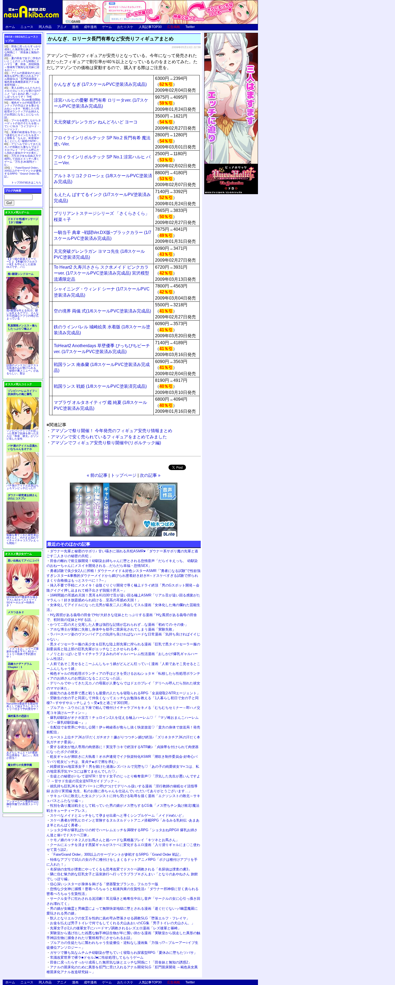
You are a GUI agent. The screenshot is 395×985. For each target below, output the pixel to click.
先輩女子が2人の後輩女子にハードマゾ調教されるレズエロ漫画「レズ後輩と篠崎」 (115, 928)
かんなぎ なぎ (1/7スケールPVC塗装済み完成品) (100, 84)
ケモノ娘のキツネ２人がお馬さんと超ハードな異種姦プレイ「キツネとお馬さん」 (114, 840)
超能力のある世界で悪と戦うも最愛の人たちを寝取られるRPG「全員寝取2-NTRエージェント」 (125, 693)
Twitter (190, 27)
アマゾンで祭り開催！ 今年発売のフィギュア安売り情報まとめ (111, 430)
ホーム (10, 27)
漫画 (75, 27)
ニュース (26, 27)
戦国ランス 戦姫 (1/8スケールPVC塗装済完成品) (100, 386)
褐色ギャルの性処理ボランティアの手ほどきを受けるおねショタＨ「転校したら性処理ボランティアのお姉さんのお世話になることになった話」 (22, 110)
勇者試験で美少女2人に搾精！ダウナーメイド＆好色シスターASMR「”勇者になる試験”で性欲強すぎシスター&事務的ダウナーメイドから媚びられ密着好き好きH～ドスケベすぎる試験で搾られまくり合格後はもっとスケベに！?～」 (123, 575)
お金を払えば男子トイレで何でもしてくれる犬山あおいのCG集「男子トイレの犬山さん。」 (122, 923)
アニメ (62, 27)
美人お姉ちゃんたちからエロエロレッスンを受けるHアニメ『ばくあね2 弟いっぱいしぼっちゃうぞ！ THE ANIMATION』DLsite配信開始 (22, 93)
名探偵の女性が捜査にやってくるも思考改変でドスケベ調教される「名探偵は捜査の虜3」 (121, 869)
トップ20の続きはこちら (26, 182)
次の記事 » (150, 475)
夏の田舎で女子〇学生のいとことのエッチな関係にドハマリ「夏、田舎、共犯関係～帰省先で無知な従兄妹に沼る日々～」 (22, 64)
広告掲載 (173, 27)
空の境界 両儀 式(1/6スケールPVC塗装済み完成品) (102, 311)
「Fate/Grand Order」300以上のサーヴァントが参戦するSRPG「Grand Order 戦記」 (116, 854)
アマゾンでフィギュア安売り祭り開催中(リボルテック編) (106, 442)
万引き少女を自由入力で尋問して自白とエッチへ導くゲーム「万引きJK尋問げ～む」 (22, 160)
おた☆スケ (125, 27)
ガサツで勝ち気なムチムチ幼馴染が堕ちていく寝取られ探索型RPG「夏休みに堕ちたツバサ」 (123, 953)
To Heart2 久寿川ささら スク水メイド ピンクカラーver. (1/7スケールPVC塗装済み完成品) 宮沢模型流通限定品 (101, 273)
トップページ (124, 475)
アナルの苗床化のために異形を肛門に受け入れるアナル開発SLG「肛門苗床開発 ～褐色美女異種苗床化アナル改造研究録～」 (22, 79)
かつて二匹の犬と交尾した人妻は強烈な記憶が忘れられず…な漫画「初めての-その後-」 (119, 625)
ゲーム (107, 27)
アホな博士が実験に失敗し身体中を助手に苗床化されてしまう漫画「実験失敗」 (113, 629)
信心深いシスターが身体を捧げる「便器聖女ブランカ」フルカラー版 (104, 884)
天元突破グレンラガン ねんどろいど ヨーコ (96, 122)
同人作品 (45, 27)
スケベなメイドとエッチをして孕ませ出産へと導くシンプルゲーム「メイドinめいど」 (117, 815)
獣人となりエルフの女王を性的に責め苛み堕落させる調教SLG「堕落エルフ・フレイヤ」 (120, 918)
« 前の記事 (97, 475)
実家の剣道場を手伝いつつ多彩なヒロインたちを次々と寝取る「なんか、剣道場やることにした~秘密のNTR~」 (22, 137)
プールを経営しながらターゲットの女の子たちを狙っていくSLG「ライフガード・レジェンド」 (22, 125)
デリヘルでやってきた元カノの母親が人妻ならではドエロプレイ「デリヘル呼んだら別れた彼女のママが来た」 (22, 148)
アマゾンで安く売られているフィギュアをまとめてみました (109, 437)
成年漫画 (90, 27)
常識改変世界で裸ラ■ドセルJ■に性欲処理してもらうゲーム (96, 957)
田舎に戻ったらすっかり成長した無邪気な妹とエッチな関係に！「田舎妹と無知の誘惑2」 (121, 962)
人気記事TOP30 (150, 27)
